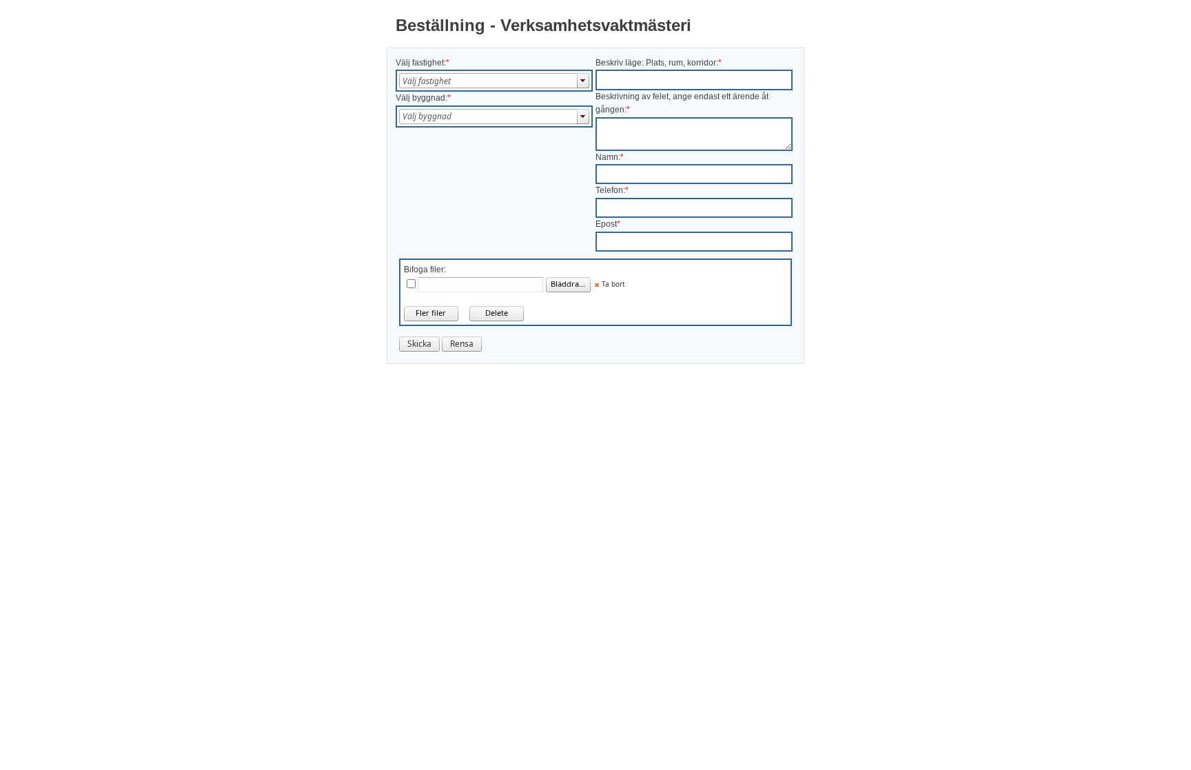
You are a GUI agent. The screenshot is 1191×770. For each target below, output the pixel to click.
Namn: (608, 157)
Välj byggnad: (421, 98)
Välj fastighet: (421, 63)
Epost (606, 224)
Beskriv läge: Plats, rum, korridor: (657, 63)
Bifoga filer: (425, 269)
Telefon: (610, 190)
